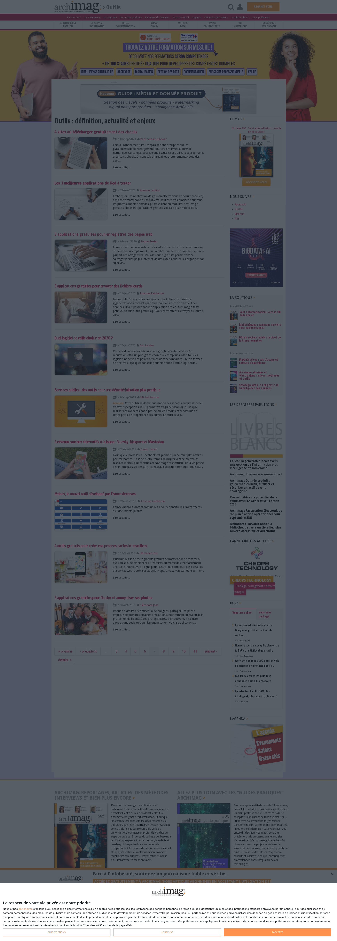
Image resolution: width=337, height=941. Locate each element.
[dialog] (168, 912)
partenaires (26, 908)
